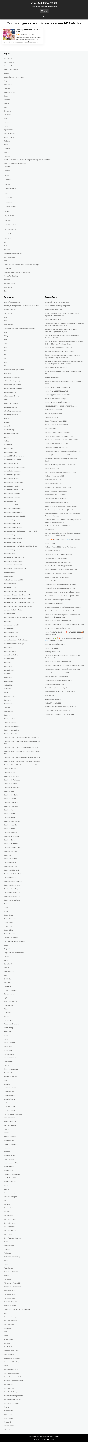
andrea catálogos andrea (13, 527)
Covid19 (6, 956)
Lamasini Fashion (10, 1095)
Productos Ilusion (10, 1305)
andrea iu (7, 662)
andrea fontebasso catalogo (14, 644)
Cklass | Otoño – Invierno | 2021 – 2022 (58, 628)
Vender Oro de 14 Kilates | (54, 603)
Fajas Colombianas (10, 1001)
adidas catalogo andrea (12, 384)
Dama (6, 960)
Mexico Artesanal (10, 1125)
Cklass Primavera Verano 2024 (56, 421)
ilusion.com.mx (9, 1054)
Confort (6, 945)
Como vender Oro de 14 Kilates (14, 941)
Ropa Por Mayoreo (10, 1320)
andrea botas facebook (12, 471)
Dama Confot (8, 964)
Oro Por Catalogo (10, 1219)
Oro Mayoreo (8, 1215)
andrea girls (8, 647)
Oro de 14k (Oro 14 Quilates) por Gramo (58, 566)
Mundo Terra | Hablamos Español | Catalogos (60, 707)
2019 (5, 343)
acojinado (7, 373)
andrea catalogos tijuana (13, 550)
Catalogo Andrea (10, 722)
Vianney (7, 280)
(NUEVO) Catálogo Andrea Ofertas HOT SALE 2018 (21, 306)
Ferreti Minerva (10, 207)
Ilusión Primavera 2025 (53, 319)
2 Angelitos (8, 58)
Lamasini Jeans (9, 1099)
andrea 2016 (8, 448)
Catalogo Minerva (10, 829)
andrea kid (7, 674)
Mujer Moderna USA (11, 1163)
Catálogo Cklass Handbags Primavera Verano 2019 (22, 757)
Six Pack (7, 1343)
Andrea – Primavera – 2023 (54, 476)
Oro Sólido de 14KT (10, 1230)
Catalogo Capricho (10, 734)
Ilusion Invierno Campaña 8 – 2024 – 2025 (59, 348)
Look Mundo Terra (10, 1106)
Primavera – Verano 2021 (12, 1287)
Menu (45, 11)
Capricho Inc (8, 711)
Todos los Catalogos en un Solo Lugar (17, 272)
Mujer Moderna (9, 1159)
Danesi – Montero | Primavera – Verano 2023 (60, 465)
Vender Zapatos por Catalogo (14, 1377)
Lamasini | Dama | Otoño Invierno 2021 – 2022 (61, 584)
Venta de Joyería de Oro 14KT (14, 1381)
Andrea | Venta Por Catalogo (14, 77)
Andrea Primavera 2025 (53, 309)
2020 (5, 347)
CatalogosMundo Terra (12, 900)
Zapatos (7, 1429)
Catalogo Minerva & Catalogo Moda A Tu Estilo (61, 506)
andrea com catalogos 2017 (13, 565)
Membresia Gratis (10, 1121)
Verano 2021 (8, 1418)
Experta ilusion (9, 994)
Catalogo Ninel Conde (11, 836)
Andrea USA (8, 689)
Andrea (6, 73)
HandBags (7, 1031)
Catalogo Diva (9, 791)
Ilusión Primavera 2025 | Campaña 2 (57, 306)
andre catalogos (9, 430)
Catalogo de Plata (10, 783)
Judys (6, 145)
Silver (6, 1336)
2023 (5, 358)
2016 (5, 321)
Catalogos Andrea (10, 859)
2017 (5, 332)
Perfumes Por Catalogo (12, 1257)
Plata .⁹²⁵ (7, 1264)
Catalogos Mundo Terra (12, 885)
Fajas (6, 118)
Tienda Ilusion (9, 1347)
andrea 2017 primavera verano (14, 456)
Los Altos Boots (9, 1110)
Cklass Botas (8, 915)
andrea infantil (9, 659)
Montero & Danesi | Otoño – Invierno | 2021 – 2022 (62, 592)
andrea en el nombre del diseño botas (17, 599)
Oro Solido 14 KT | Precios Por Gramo (57, 432)
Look (5, 1103)
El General (7, 111)
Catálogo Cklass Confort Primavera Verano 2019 (21, 747)
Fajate (6, 1009)
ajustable (7, 422)
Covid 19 (7, 100)
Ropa (5, 1313)
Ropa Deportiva (9, 257)
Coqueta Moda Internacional (14, 952)
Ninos (6, 1185)
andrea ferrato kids (11, 636)
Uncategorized (9, 1354)
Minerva (6, 152)
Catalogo (7, 715)
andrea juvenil (9, 670)
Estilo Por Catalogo (10, 990)
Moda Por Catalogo (10, 1144)
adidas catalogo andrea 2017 (14, 388)
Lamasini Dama (9, 1091)
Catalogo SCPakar (10, 851)
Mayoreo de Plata (10, 1118)
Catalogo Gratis (9, 814)
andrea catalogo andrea (12, 508)
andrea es (7, 621)
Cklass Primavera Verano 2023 (56, 491)
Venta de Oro (8, 1384)
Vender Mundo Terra (11, 1369)
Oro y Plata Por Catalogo (53, 551)
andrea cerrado (9, 553)
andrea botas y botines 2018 (14, 490)
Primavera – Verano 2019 (12, 1283)
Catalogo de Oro (9, 92)
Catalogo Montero (10, 832)
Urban (6, 1366)
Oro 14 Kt (7, 1204)
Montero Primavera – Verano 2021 (57, 673)
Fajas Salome (8, 1005)
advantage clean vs (11, 414)
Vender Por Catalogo (11, 1373)
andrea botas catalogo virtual (14, 467)
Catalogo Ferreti (9, 810)
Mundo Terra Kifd (10, 1178)
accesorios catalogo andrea (14, 369)
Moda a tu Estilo (9, 1140)
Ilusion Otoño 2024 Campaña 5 (56, 367)
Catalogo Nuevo (9, 840)
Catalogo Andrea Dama (12, 726)
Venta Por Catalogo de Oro (13, 1396)
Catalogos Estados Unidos (13, 874)
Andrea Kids (8, 677)
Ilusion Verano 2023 (52, 468)
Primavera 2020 (9, 1290)
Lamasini (7, 148)
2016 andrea (8, 324)
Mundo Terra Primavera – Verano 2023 (58, 487)
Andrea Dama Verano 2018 (13, 580)
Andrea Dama (9, 576)
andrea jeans (8, 666)
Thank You (7, 268)
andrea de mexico (10, 583)
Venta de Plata (9, 1388)
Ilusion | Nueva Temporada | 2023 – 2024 (59, 436)
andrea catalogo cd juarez (13, 512)
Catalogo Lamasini (10, 825)
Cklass (6, 96)
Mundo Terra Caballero (12, 1174)
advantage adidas (10, 407)
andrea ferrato (9, 629)
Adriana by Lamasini (11, 403)
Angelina (7, 81)
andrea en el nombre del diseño (15, 591)
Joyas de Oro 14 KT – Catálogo (55, 398)
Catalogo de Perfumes (12, 780)
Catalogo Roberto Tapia (12, 847)
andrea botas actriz (11, 463)
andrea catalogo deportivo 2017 (15, 516)
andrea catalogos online (12, 542)
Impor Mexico (8, 1061)
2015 (5, 317)
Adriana (8, 166)
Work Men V (8, 287)
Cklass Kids (8, 926)
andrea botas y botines (12, 486)
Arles (7, 175)
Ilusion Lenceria (9, 1043)
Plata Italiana (8, 1268)
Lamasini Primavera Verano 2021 (56, 684)
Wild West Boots (9, 283)
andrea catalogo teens (12, 520)
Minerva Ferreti (10, 225)
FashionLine (8, 1013)
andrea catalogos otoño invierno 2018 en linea (20, 546)
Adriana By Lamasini (11, 70)
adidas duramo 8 (10, 392)
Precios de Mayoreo (11, 1272)
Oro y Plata (8, 1234)
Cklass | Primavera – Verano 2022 (57, 577)
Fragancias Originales (11, 1024)
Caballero (7, 700)
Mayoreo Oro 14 (50, 581)
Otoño (6, 1242)
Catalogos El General (11, 870)
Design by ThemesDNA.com (44, 1440)
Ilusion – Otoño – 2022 (52, 543)
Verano (6, 1407)
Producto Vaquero (10, 1302)
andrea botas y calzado (12, 493)
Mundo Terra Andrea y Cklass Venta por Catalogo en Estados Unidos (28, 160)
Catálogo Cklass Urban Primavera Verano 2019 (20, 765)
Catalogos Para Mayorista (13, 889)
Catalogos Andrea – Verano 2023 (56, 447)
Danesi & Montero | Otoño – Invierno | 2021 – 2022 (62, 596)
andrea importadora (11, 655)
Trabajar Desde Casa (11, 1351)
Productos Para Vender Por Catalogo (17, 1309)
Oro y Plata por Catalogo (12, 1238)
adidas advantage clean (12, 377)
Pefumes (7, 1249)
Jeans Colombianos (11, 1069)
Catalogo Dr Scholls (11, 795)
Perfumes (7, 246)
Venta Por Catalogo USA (12, 1399)
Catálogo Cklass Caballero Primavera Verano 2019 (21, 737)
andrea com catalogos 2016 (13, 561)
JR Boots (7, 141)
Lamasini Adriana (10, 1088)
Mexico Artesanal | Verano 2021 (56, 644)
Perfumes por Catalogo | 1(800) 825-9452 (60, 692)
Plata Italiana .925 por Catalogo (56, 558)
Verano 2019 (8, 1411)
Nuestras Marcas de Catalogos (15, 163)
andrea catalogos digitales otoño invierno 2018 (20, 531)
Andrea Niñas (8, 681)
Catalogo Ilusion (9, 817)
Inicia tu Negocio (9, 133)
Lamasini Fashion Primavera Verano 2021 (59, 680)
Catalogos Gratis (10, 877)
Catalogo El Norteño (11, 806)
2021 (5, 351)
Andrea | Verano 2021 (52, 652)
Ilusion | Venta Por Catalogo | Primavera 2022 (61, 569)
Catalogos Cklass (10, 862)
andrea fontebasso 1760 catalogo (16, 640)
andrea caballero (10, 501)
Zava (5, 291)
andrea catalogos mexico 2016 (14, 538)
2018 (5, 339)
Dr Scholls (7, 979)
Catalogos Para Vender (44, 2)
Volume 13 (7, 1422)
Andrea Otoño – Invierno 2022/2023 (57, 526)
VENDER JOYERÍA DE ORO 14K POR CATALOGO (61, 406)
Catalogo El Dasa (10, 799)
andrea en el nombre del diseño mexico (18, 606)
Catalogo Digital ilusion (12, 787)
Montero (7, 156)
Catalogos (7, 855)
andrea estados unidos (12, 625)
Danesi (6, 103)
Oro (5, 242)
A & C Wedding (9, 62)
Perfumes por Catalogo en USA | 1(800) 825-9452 (62, 669)
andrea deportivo (10, 587)
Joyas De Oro (8, 1073)
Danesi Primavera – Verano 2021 (56, 677)
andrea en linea (9, 614)
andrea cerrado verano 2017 (14, 557)
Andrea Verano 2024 (52, 377)
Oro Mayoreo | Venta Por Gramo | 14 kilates (60, 510)
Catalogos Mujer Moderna (13, 881)
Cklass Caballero (10, 919)
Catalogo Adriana (10, 719)
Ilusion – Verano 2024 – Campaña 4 (57, 387)
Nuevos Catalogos (10, 1193)
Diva (5, 107)
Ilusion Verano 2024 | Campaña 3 (56, 391)
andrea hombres (10, 651)
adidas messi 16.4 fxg (11, 396)
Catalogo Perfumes (11, 844)
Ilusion (6, 126)
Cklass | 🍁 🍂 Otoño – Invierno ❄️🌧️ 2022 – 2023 (62, 539)
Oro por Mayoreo (10, 1223)
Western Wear (9, 1426)
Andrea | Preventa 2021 (53, 703)
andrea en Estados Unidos (13, 610)
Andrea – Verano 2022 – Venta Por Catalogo (60, 547)
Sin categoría (8, 1339)
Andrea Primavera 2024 (53, 410)
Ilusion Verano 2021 (52, 648)
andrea (6, 437)
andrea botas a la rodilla (12, 460)
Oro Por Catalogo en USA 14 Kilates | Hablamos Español (64, 624)
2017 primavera (9, 336)
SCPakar (8, 238)
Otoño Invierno (9, 1245)
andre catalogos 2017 (11, 433)
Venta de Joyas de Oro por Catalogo (58, 599)
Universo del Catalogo (11, 1362)
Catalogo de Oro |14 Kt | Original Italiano (58, 554)
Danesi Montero (10, 189)
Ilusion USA (8, 1046)
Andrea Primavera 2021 (53, 699)
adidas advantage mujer (12, 381)
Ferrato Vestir (9, 1020)
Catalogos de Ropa (10, 866)
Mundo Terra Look (10, 1182)
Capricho (7, 88)
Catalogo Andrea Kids (11, 730)
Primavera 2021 (9, 1294)
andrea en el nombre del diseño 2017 (17, 595)
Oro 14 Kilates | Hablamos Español (56, 688)
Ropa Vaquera (9, 1324)
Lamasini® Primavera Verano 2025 (57, 302)
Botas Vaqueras (9, 696)
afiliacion (7, 418)
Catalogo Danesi (10, 768)
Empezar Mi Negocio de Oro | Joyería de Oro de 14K (62, 607)
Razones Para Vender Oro (13, 253)
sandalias (7, 1328)
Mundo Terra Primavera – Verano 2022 (58, 573)
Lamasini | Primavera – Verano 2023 (57, 455)
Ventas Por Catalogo (11, 276)
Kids (5, 1080)
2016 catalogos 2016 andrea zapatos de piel (19, 328)
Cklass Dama (8, 922)
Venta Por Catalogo (11, 1392)
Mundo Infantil (9, 1167)
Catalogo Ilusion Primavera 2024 (56, 425)
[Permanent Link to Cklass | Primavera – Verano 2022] (9, 34)
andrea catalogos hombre (13, 535)
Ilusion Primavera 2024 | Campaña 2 (57, 402)
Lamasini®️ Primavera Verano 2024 (57, 395)
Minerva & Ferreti (10, 1136)
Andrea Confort (9, 572)
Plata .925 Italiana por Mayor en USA (57, 562)
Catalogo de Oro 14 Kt (11, 776)
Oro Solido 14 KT (9, 1227)
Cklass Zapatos (9, 934)
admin (18, 34)
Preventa (7, 1275)
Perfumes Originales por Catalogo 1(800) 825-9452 (63, 451)
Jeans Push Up (9, 137)
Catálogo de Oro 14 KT (52, 417)
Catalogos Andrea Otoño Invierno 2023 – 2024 (61, 440)
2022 (5, 354)
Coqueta (7, 949)
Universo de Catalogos (12, 1358)
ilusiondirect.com (10, 1058)
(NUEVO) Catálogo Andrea (13, 302)
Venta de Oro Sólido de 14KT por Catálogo (59, 351)
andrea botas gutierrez (12, 475)
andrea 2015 (8, 445)
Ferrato (6, 1016)
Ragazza (7, 250)
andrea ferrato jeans (11, 632)
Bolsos (6, 692)
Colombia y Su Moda (11, 937)
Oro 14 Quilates (9, 1208)
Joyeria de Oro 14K (10, 1076)
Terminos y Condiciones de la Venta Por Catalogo (21, 265)
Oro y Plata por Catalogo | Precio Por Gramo (60, 472)
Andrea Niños (8, 685)
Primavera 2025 (9, 1298)
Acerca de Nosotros (11, 66)
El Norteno (7, 115)
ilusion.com (8, 1050)
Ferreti (6, 122)
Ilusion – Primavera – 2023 (54, 483)
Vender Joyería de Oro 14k (54, 413)
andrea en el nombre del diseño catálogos (19, 602)
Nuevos (6, 1189)
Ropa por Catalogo (10, 1317)
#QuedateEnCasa (10, 309)
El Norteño (8, 202)
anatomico (7, 426)
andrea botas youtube (12, 497)
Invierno (7, 1065)
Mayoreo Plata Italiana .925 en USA (57, 502)
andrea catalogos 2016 (12, 523)
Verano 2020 (8, 1414)
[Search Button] (44, 16)
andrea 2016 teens (10, 452)
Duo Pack (7, 983)
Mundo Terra (9, 234)
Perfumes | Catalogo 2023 (54, 480)
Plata (6, 1260)
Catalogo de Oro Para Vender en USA (58, 621)
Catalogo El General (11, 802)
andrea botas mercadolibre (13, 482)
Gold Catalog (8, 1028)
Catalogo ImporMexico (12, 821)
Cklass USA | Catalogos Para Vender (57, 710)
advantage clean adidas (12, 411)
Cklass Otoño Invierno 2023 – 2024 (57, 443)
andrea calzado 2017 (11, 505)
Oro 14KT (7, 1212)
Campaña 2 (8, 704)
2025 (5, 366)
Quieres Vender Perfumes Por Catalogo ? (59, 611)
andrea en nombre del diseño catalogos (18, 617)
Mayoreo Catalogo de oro (13, 1114)
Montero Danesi (10, 229)
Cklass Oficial (8, 930)
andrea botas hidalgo (11, 478)
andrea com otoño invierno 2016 (15, 568)
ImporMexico (8, 130)
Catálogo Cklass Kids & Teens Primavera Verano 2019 (22, 761)
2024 (5, 362)
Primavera (7, 1279)
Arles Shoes (8, 85)
